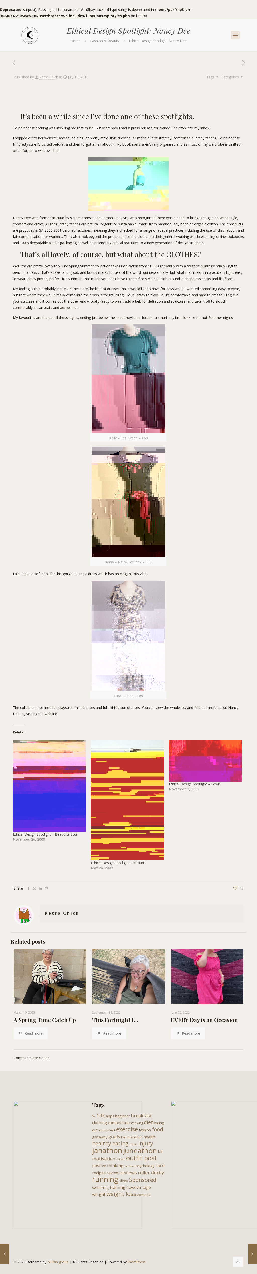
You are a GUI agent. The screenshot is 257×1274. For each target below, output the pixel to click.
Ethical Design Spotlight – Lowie (195, 784)
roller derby (151, 1172)
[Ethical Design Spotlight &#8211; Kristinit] (127, 800)
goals (114, 1136)
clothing (99, 1122)
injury (145, 1143)
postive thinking (107, 1165)
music (120, 1159)
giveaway (99, 1137)
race (160, 1165)
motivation (103, 1159)
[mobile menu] (235, 35)
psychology (145, 1165)
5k (94, 1116)
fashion (145, 1130)
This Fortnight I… (115, 1020)
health (149, 1137)
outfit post (141, 1158)
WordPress (137, 1262)
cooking (137, 1123)
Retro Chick (48, 77)
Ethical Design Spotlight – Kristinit (118, 862)
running (105, 1179)
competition (119, 1122)
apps (110, 1116)
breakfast (141, 1116)
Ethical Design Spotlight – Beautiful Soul (45, 834)
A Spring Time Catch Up (45, 1020)
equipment (107, 1130)
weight (98, 1194)
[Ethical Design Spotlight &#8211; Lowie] (205, 761)
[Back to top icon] (238, 1262)
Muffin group (58, 1262)
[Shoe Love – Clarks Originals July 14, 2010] (252, 1254)
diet (148, 1122)
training (117, 1187)
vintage (144, 1187)
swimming (100, 1187)
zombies (143, 1194)
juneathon (140, 1150)
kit (160, 1151)
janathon (107, 1150)
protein (129, 1166)
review (113, 1173)
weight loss (121, 1194)
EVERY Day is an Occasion (204, 1020)
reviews (128, 1173)
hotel (133, 1144)
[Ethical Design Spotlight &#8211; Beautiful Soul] (49, 786)
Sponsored (142, 1180)
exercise (127, 1129)
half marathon (131, 1137)
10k (101, 1115)
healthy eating (110, 1143)
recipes (99, 1173)
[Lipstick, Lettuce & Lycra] (30, 35)
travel (131, 1187)
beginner (122, 1116)
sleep (123, 1180)
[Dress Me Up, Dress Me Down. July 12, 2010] (4, 1254)
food (157, 1129)
